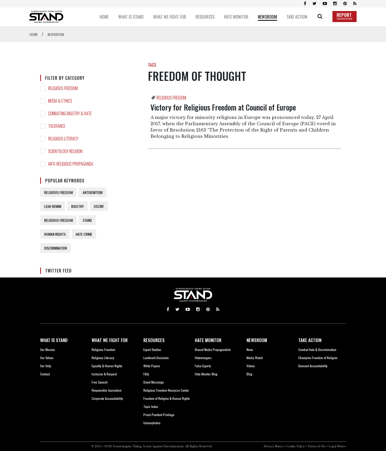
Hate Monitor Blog (206, 374)
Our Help (45, 366)
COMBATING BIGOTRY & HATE (70, 113)
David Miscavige (153, 382)
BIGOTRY (77, 206)
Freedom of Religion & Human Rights (166, 398)
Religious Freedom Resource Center (166, 390)
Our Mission (47, 349)
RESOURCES (154, 340)
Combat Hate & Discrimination (317, 349)
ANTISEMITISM (92, 192)
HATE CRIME (84, 234)
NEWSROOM (257, 340)
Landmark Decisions (156, 357)
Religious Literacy (103, 357)
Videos (251, 366)
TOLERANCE (56, 126)
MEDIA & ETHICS (60, 101)
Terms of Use (316, 446)
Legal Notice (337, 446)
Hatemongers (203, 357)
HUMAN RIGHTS (55, 234)
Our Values (47, 357)
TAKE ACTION (309, 340)
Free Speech (100, 382)
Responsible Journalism (107, 390)
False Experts (203, 366)
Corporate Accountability (107, 398)
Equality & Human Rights (107, 366)
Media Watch (255, 357)
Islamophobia (151, 423)
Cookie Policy (295, 446)
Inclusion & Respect (104, 374)
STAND (87, 220)
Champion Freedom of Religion (317, 357)
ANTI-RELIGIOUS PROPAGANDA (70, 164)
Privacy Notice (274, 446)
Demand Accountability (312, 366)
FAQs (146, 374)
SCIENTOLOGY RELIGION (65, 151)
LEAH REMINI (52, 206)
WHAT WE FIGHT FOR (110, 340)
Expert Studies (152, 349)
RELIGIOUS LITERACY (63, 138)
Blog (249, 374)
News (250, 349)
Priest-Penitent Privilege (158, 414)
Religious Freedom (103, 349)
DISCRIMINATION (55, 248)
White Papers (151, 366)
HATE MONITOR (208, 340)
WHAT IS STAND (53, 340)
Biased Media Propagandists (213, 349)
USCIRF (99, 206)
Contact (45, 374)
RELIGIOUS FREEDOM (63, 88)
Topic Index (150, 406)
